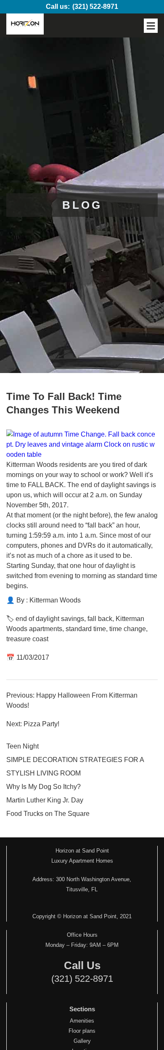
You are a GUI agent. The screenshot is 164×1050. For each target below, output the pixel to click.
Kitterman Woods (55, 600)
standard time (86, 628)
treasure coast (27, 638)
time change (127, 628)
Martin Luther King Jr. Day (44, 800)
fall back (99, 618)
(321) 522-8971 (95, 6)
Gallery (82, 1041)
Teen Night (22, 746)
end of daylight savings (50, 618)
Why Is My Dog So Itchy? (43, 786)
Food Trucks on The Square (48, 813)
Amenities (82, 1021)
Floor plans (82, 1031)
